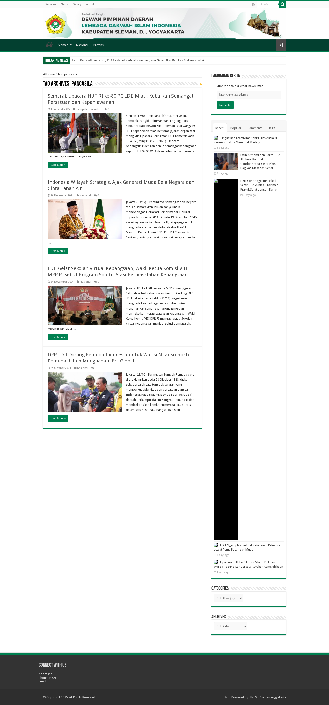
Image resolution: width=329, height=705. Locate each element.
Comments (254, 128)
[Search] (282, 4)
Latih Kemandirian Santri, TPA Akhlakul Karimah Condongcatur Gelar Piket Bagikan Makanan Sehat (138, 60)
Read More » (58, 164)
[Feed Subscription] (200, 84)
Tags (271, 128)
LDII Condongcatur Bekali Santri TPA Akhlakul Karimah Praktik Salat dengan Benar (259, 185)
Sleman (63, 45)
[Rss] (254, 4)
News (64, 4)
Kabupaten (82, 109)
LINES (253, 697)
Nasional (82, 45)
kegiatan (96, 109)
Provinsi (98, 45)
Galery (77, 4)
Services (50, 4)
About (90, 4)
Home (49, 44)
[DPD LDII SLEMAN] (164, 23)
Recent (219, 128)
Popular (235, 128)
